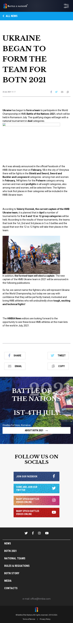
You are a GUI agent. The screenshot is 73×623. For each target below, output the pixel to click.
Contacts (10, 588)
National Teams (14, 558)
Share (17, 355)
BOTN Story (11, 573)
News (7, 543)
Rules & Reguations (17, 565)
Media (8, 580)
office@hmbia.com (40, 598)
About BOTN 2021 (36, 430)
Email (18, 366)
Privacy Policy (45, 619)
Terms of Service (29, 619)
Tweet (62, 355)
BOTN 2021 (10, 551)
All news (11, 16)
